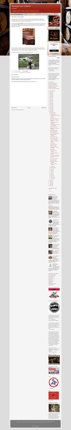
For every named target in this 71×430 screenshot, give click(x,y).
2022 (51, 97)
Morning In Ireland (53, 160)
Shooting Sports (51, 283)
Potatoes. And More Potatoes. (53, 164)
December (52, 112)
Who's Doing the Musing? (52, 83)
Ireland (24, 72)
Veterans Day (52, 149)
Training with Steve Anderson (53, 135)
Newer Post (14, 107)
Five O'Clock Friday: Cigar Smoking (56, 251)
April (51, 174)
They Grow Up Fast (53, 144)
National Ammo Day (53, 136)
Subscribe (54, 50)
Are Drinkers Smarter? (54, 158)
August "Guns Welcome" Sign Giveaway (55, 265)
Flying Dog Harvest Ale (54, 130)
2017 (51, 104)
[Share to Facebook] (26, 71)
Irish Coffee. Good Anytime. (54, 133)
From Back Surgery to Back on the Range (56, 236)
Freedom (50, 281)
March (51, 175)
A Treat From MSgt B (53, 139)
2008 (51, 184)
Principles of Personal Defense (53, 320)
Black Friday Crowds (53, 126)
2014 (51, 108)
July (51, 170)
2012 (51, 111)
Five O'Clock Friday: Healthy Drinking (56, 245)
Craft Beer (50, 278)
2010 (51, 181)
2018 (51, 103)
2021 (51, 99)
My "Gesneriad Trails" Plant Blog (53, 88)
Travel (26, 72)
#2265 (52, 345)
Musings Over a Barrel (21, 6)
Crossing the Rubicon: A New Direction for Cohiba (56, 212)
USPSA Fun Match (53, 145)
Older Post (43, 107)
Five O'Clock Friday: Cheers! (53, 151)
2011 (50, 180)
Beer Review (50, 276)
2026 (51, 92)
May (51, 173)
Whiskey (29, 72)
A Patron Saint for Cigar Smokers (56, 228)
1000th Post (50, 205)
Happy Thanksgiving (53, 131)
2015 (51, 107)
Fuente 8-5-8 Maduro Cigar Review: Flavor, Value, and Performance (55, 198)
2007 (51, 185)
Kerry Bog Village (20, 23)
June (51, 171)
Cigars (49, 277)
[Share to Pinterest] (27, 71)
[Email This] (23, 71)
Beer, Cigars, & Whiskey (52, 84)
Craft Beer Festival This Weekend (54, 123)
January (51, 178)
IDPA (49, 282)
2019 (51, 101)
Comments (52, 191)
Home (29, 107)
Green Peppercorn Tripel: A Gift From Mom (54, 125)
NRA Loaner (52, 117)
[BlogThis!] (24, 71)
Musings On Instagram (52, 87)
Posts (51, 189)
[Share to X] (25, 71)
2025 (51, 93)
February (52, 177)
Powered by (51, 53)
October (51, 166)
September (52, 167)
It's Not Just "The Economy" (54, 155)
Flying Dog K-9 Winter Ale (54, 118)
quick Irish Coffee (16, 24)
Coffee (21, 72)
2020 (51, 100)
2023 (51, 96)
